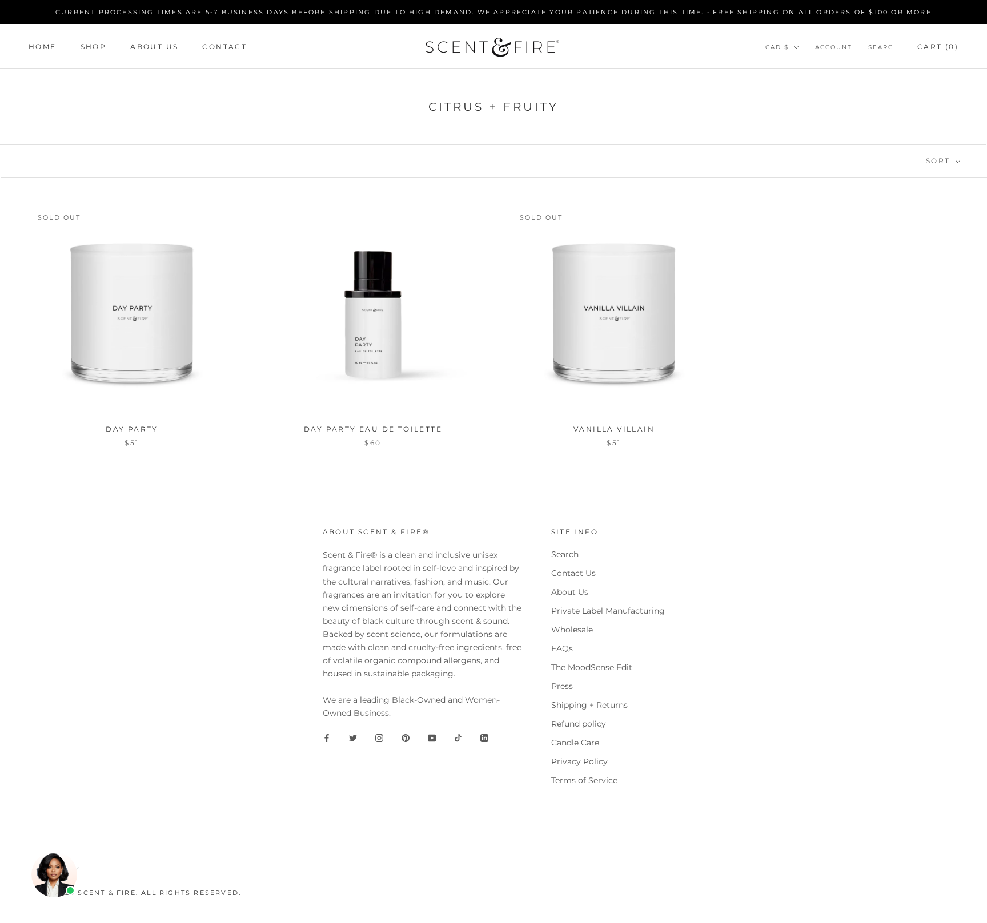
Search (883, 47)
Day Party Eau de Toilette (373, 429)
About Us (154, 46)
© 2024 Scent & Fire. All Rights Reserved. (143, 893)
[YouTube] (432, 737)
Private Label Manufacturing (608, 611)
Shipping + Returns (589, 705)
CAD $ (777, 47)
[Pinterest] (406, 737)
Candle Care (575, 742)
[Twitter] (353, 737)
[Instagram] (379, 737)
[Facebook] (327, 737)
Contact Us (573, 573)
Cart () (937, 46)
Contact (224, 46)
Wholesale (572, 629)
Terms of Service (584, 780)
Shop (94, 46)
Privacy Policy (579, 761)
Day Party (132, 429)
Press (562, 686)
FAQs (562, 648)
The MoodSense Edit (591, 667)
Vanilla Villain (614, 429)
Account (833, 47)
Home (43, 46)
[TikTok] (458, 737)
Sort (939, 160)
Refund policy (578, 724)
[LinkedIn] (484, 737)
